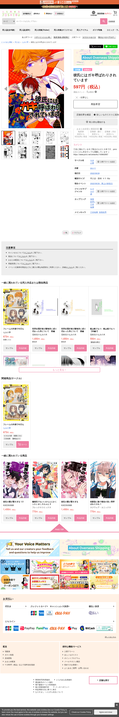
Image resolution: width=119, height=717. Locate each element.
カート (24, 444)
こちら (28, 252)
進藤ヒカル (18, 435)
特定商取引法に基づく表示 (45, 689)
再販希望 (95, 104)
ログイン (108, 13)
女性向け (60, 13)
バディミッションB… (43, 37)
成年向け (37, 13)
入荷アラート (107, 161)
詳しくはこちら (110, 637)
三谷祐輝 (7, 438)
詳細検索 (112, 21)
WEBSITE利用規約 (42, 679)
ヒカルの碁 (8, 435)
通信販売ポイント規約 (44, 682)
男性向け (49, 13)
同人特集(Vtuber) (42, 29)
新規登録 (100, 13)
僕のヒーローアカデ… (107, 37)
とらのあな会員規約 (64, 679)
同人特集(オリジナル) (63, 29)
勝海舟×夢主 (95, 342)
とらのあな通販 (6, 42)
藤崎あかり (16, 438)
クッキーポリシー (62, 687)
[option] (36, 88)
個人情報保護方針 (42, 687)
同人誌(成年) (24, 29)
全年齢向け (27, 13)
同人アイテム (82, 29)
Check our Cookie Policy (81, 712)
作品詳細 (22, 348)
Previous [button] (6, 88)
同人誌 (17, 42)
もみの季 (7, 428)
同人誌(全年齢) (8, 29)
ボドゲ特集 (97, 29)
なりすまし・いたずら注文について (49, 692)
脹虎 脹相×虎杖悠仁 (61, 37)
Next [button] (67, 88)
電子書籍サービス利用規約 (45, 684)
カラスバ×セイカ (89, 37)
